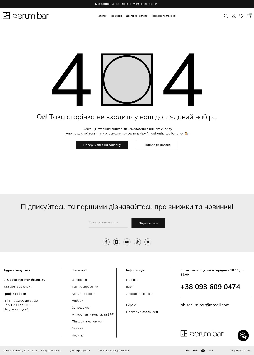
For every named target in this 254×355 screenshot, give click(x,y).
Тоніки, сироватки (85, 287)
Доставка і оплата (136, 15)
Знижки (77, 328)
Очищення (79, 280)
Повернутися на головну (102, 145)
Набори (77, 301)
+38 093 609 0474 (17, 287)
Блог (129, 287)
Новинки (78, 335)
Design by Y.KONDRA (240, 350)
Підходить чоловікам (87, 321)
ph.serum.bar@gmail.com (205, 304)
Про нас (132, 280)
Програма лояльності (163, 15)
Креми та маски (83, 294)
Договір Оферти (80, 350)
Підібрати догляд (157, 145)
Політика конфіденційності (114, 350)
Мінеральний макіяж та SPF (93, 314)
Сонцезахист (81, 307)
